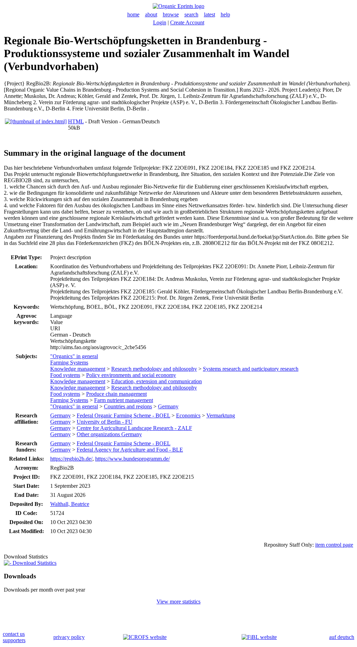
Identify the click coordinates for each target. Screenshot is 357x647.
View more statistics (178, 601)
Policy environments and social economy (131, 375)
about (151, 14)
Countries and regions (128, 406)
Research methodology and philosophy (154, 369)
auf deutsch (341, 637)
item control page (334, 545)
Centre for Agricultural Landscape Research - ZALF (134, 428)
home (133, 14)
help (225, 14)
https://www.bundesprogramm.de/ (132, 459)
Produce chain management (116, 394)
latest (209, 14)
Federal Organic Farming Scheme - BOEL (123, 415)
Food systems (65, 375)
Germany (168, 406)
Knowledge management (77, 369)
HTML (76, 121)
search (191, 14)
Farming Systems (69, 362)
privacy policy (69, 637)
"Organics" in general (74, 356)
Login (159, 22)
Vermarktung (220, 415)
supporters (14, 640)
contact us (14, 634)
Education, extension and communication (156, 381)
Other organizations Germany (109, 434)
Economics (188, 415)
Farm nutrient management (123, 400)
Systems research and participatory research (250, 369)
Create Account (187, 22)
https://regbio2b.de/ (71, 459)
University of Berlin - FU (104, 422)
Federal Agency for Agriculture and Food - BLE (130, 450)
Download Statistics (33, 563)
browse (171, 14)
